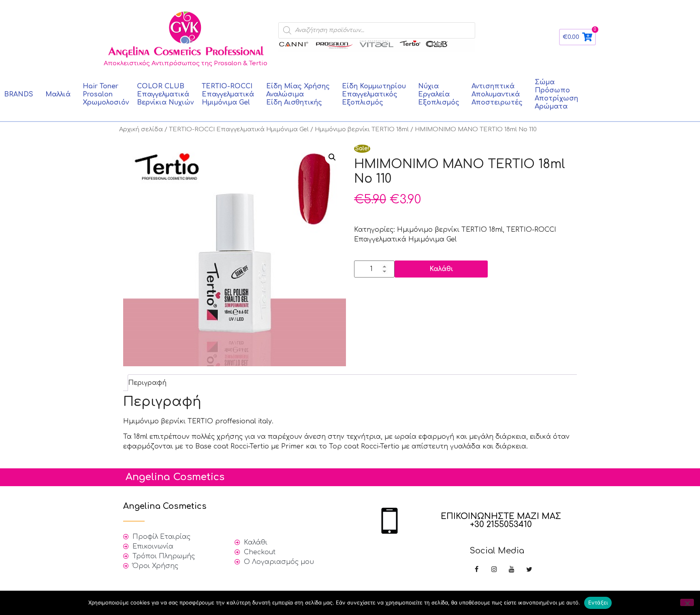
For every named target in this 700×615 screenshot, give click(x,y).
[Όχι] (687, 602)
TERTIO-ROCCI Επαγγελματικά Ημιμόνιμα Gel (239, 129)
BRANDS (18, 94)
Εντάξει (598, 602)
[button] (332, 157)
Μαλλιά (57, 94)
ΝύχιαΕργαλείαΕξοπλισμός (438, 94)
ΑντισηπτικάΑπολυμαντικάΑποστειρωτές (497, 94)
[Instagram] (494, 569)
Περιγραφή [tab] (147, 383)
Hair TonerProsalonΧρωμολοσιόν (106, 94)
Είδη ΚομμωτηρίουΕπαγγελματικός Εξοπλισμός (374, 94)
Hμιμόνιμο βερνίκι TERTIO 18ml (362, 129)
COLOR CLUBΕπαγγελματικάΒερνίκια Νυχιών (165, 94)
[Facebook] (477, 569)
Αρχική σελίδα (141, 129)
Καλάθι (441, 269)
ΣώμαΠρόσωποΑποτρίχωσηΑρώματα (556, 94)
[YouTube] (511, 569)
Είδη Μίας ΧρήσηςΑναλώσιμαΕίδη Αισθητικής (298, 94)
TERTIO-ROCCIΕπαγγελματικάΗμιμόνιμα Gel (228, 94)
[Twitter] (529, 569)
